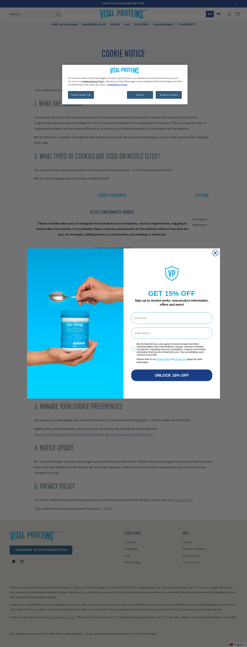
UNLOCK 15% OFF (172, 375)
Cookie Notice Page (117, 84)
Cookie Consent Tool (81, 94)
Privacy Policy (163, 359)
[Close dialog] (215, 253)
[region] (125, 84)
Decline (140, 94)
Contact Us (180, 359)
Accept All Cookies (169, 94)
